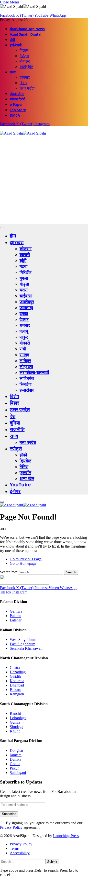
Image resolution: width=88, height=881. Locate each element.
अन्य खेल (27, 478)
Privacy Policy (11, 827)
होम (13, 235)
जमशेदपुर (27, 301)
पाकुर (24, 337)
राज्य (13, 72)
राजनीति (17, 429)
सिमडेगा (26, 384)
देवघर (24, 319)
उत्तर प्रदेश (27, 88)
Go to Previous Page (26, 559)
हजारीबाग (27, 390)
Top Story (18, 110)
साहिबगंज (27, 378)
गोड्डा (24, 284)
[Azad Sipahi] (23, 133)
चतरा (24, 290)
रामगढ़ (24, 355)
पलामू (24, 331)
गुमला (24, 278)
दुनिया (15, 422)
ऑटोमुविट (26, 66)
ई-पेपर (15, 491)
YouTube (20, 484)
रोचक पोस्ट (17, 93)
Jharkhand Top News (27, 29)
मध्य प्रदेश (28, 442)
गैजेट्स (24, 55)
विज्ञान (24, 50)
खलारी (25, 254)
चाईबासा (26, 296)
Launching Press (66, 836)
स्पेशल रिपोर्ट (17, 99)
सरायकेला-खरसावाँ (34, 372)
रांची (12, 39)
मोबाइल (25, 61)
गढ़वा (23, 266)
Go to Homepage (23, 563)
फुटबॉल (25, 472)
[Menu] (1, 227)
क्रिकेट (25, 461)
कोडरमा (26, 248)
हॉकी (23, 455)
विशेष (14, 396)
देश (12, 416)
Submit (52, 862)
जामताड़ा (26, 307)
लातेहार (25, 360)
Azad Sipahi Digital (25, 34)
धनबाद (25, 325)
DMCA (15, 115)
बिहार (23, 82)
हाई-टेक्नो (16, 45)
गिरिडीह (26, 272)
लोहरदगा (26, 366)
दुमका (24, 313)
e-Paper (16, 104)
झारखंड (25, 77)
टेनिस (24, 466)
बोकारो (25, 343)
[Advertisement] (44, 180)
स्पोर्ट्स (16, 448)
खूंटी (23, 260)
